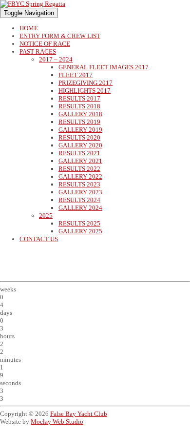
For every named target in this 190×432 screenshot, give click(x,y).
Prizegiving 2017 (85, 82)
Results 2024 (79, 200)
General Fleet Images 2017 (103, 67)
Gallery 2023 (80, 192)
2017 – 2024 (56, 59)
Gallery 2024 (80, 207)
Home (28, 28)
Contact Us (38, 239)
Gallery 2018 (80, 114)
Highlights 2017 (84, 90)
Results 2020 (79, 137)
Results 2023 (79, 184)
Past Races (37, 51)
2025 (46, 215)
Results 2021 (79, 153)
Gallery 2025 (80, 231)
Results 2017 (79, 98)
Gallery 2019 (80, 129)
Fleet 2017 (75, 75)
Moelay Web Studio (57, 421)
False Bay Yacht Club (78, 413)
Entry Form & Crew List (59, 36)
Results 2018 (79, 106)
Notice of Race (44, 43)
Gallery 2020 (80, 145)
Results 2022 (79, 168)
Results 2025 (79, 223)
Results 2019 (79, 121)
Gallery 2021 (80, 161)
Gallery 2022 (80, 176)
